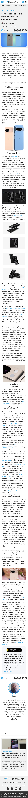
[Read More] (14, 744)
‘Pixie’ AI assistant (7, 448)
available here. (8, 672)
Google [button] (4, 11)
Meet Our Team (13, 782)
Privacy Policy (11, 785)
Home (2, 5)
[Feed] (20, 788)
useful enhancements (9, 445)
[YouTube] (16, 788)
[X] (12, 788)
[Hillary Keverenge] (14, 688)
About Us (5, 782)
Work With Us (21, 782)
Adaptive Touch (6, 461)
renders (14, 156)
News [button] (8, 11)
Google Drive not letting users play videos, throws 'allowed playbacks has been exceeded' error (13, 755)
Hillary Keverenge (9, 23)
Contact (4, 785)
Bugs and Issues (7, 751)
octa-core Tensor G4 (14, 423)
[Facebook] (8, 788)
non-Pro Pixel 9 (18, 215)
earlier (17, 174)
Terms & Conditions (21, 785)
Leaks (4, 425)
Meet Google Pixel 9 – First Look (15, 308)
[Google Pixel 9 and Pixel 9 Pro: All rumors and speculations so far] (14, 39)
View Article (22, 734)
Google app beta (12, 491)
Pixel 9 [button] (13, 11)
